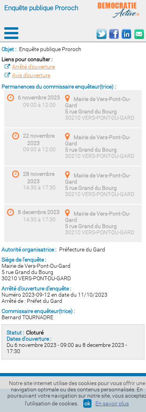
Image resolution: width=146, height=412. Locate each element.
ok (87, 403)
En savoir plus (112, 403)
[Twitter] (101, 34)
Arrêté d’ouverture (33, 67)
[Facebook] (114, 34)
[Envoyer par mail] (139, 34)
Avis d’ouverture (31, 75)
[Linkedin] (126, 34)
